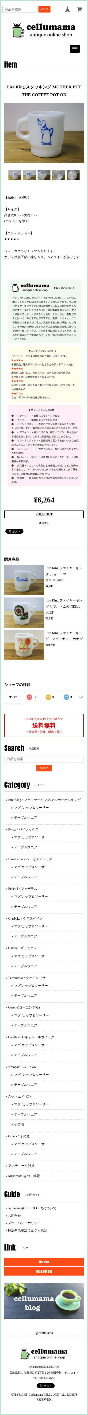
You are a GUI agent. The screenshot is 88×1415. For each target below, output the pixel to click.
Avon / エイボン (19, 1096)
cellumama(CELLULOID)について (32, 1208)
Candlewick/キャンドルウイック (31, 1037)
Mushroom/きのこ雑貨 (24, 1176)
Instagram (44, 1271)
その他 (19, 1124)
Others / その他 (19, 1136)
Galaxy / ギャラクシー (24, 948)
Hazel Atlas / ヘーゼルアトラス (30, 859)
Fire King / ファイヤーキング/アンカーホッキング (44, 800)
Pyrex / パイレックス (23, 829)
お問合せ (14, 1215)
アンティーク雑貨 (21, 1166)
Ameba (44, 1261)
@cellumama (44, 1333)
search (44, 9)
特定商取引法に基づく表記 (27, 1230)
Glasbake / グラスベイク (25, 918)
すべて (13, 697)
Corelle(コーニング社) (24, 1007)
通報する (44, 523)
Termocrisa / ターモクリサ (27, 978)
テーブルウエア (25, 817)
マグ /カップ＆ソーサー (31, 807)
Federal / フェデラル (22, 889)
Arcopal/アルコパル (22, 1067)
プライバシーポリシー (24, 1223)
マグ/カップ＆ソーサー (31, 837)
